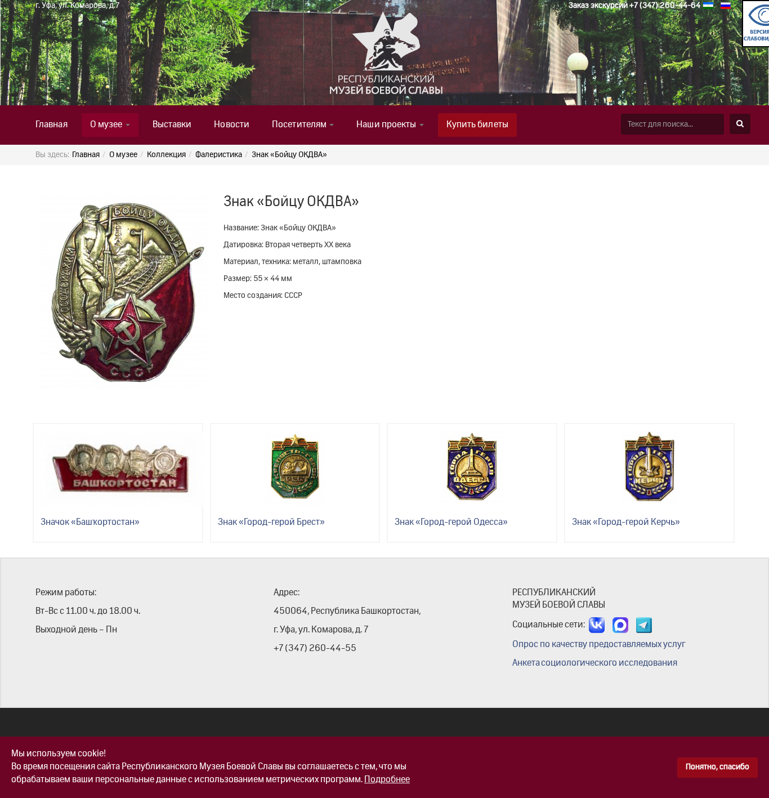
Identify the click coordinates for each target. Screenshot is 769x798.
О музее (107, 125)
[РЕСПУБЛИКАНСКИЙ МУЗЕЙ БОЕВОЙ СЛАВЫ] (330, 58)
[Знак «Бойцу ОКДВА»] (123, 293)
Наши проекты (387, 125)
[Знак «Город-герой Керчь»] (649, 468)
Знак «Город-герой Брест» (271, 522)
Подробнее (387, 779)
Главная (51, 125)
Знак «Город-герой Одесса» (451, 522)
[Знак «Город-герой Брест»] (295, 468)
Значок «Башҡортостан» (90, 522)
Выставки (172, 125)
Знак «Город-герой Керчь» (626, 522)
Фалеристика (218, 155)
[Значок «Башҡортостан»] (122, 468)
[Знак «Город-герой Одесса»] (472, 468)
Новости (231, 125)
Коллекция (166, 155)
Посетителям (300, 125)
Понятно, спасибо (717, 767)
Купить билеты (477, 125)
